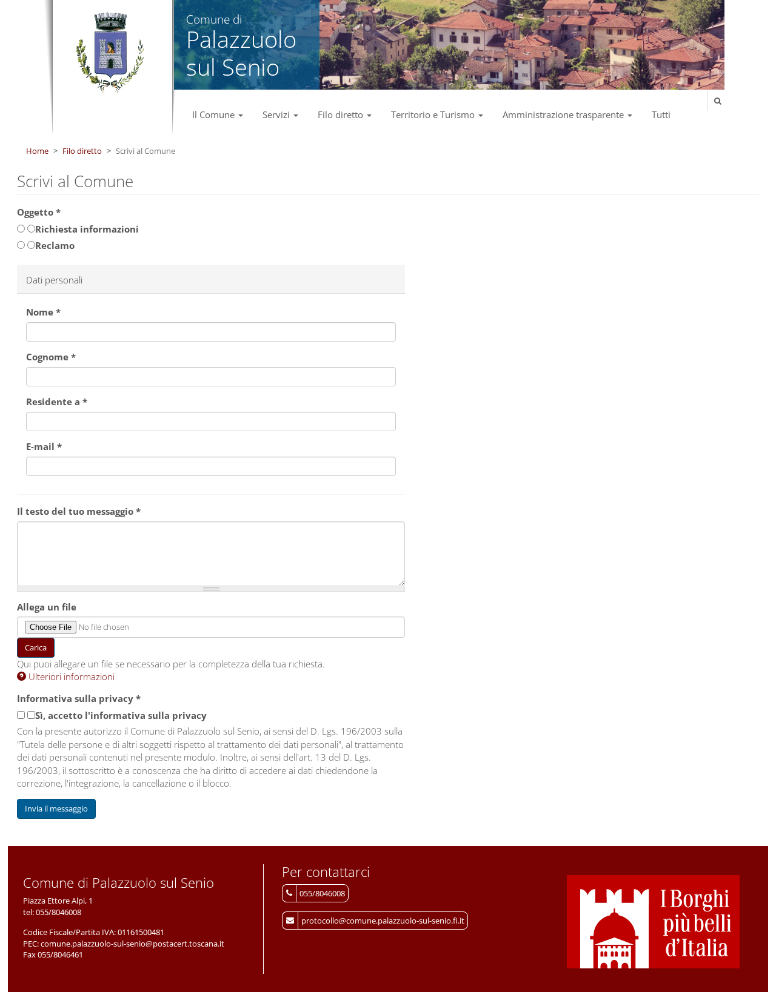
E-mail (44, 446)
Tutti (661, 114)
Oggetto (39, 212)
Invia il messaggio (56, 808)
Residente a (56, 401)
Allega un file (46, 607)
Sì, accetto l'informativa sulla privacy (121, 715)
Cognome (51, 357)
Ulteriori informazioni (70, 676)
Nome (43, 312)
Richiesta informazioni (87, 229)
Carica (36, 647)
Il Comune (214, 114)
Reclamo (55, 245)
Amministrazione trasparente (564, 114)
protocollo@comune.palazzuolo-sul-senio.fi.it (382, 920)
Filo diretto (342, 114)
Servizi (277, 114)
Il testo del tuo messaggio (79, 511)
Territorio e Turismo (434, 114)
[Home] (109, 53)
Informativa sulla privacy (79, 698)
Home (37, 150)
